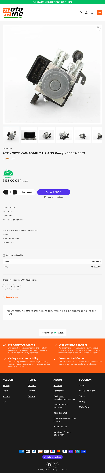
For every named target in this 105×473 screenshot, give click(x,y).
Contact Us (59, 390)
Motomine (7, 148)
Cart (4, 401)
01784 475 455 (60, 426)
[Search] (81, 12)
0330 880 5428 (60, 413)
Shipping (32, 385)
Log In (5, 390)
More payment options (53, 197)
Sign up (6, 385)
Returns (31, 390)
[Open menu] (99, 12)
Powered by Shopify (60, 470)
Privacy (31, 396)
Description (12, 297)
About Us (58, 385)
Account (6, 396)
